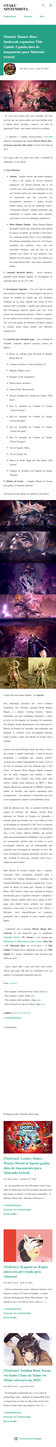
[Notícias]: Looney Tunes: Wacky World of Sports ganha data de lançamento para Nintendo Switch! (26, 1165)
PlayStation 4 (23, 941)
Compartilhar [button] (12, 1017)
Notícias (25, 1013)
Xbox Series (36, 941)
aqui (45, 991)
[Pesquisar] (43, 5)
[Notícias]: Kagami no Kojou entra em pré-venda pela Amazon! (26, 1271)
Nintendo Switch (11, 937)
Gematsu (13, 983)
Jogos (16, 1013)
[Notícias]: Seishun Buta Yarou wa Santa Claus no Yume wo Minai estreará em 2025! (27, 1375)
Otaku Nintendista (16, 7)
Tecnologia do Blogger (30, 1438)
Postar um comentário (17, 1209)
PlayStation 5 (10, 941)
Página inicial (10, 16)
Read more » (11, 1214)
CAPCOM (48, 136)
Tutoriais (28, 16)
